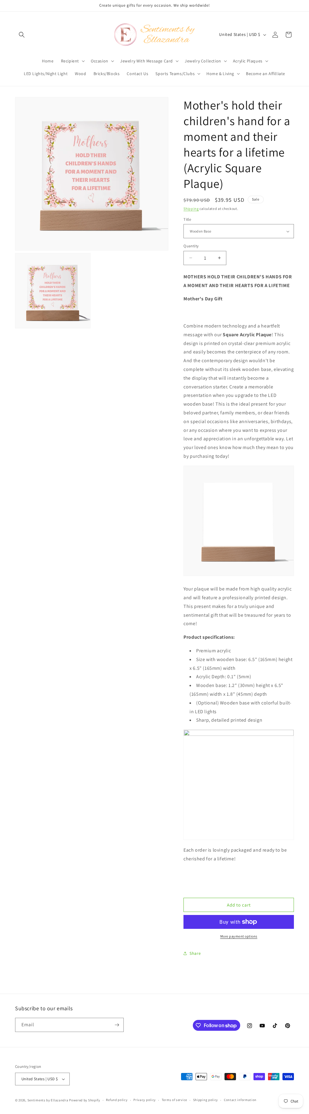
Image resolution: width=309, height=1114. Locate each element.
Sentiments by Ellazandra (47, 1100)
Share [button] (195, 953)
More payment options (238, 936)
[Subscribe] (116, 1025)
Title (187, 219)
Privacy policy (144, 1100)
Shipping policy (205, 1100)
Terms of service (174, 1100)
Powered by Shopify (84, 1100)
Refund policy (116, 1100)
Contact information (240, 1100)
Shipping (191, 208)
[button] (21, 34)
